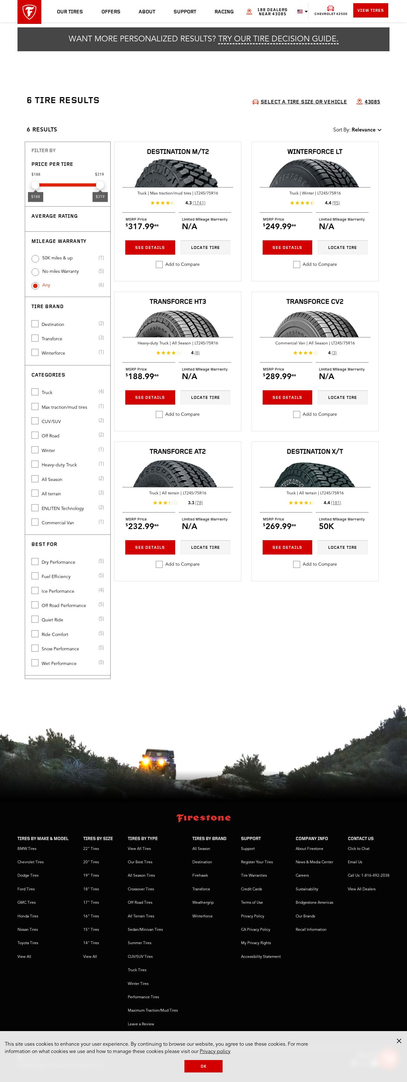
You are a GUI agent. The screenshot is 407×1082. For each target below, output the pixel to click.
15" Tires (91, 930)
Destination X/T (315, 452)
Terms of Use (252, 903)
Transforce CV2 (314, 302)
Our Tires (70, 12)
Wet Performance (59, 663)
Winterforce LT (314, 152)
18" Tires (91, 889)
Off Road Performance (64, 606)
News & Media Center (314, 862)
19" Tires (91, 876)
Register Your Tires (257, 862)
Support (185, 12)
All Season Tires (141, 876)
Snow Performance (60, 649)
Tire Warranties (254, 876)
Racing (224, 12)
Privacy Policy (252, 916)
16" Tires (91, 916)
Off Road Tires (140, 903)
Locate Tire (205, 248)
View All (24, 957)
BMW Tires (26, 849)
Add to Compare (182, 264)
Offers (111, 12)
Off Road (50, 436)
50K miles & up (57, 258)
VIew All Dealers (362, 889)
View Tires (370, 11)
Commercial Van (58, 523)
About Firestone (309, 849)
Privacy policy (215, 1051)
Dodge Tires (27, 876)
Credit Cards (251, 889)
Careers (302, 876)
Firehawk (200, 876)
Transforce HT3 (178, 302)
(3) (334, 353)
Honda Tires (27, 916)
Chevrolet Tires (30, 862)
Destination (53, 324)
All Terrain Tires (141, 916)
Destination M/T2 (178, 152)
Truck (47, 393)
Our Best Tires (140, 862)
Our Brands (305, 916)
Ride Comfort (55, 635)
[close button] (399, 1041)
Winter (48, 451)
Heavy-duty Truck (59, 465)
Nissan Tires (27, 930)
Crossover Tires (141, 889)
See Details (150, 248)
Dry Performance (58, 562)
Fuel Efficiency (56, 577)
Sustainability (307, 889)
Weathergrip (203, 903)
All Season (52, 479)
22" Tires (91, 849)
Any (46, 285)
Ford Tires (26, 889)
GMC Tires (26, 903)
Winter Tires (138, 984)
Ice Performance (58, 591)
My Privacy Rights (256, 943)
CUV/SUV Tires (140, 957)
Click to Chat (358, 849)
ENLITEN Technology (63, 508)
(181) (336, 503)
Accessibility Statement (261, 957)
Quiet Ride (52, 620)
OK (204, 1066)
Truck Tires (137, 970)
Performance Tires (143, 997)
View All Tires (139, 849)
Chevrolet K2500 (331, 14)
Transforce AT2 (178, 452)
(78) (199, 503)
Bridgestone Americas (314, 903)
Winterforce (53, 353)
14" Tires (91, 943)
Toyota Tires (27, 943)
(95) (336, 203)
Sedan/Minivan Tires (145, 930)
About (147, 12)
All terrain (51, 494)
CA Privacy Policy (255, 930)
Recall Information (311, 930)
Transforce (52, 339)
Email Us (355, 862)
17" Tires (91, 903)
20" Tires (91, 862)
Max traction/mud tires (64, 407)
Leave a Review (141, 1024)
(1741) (199, 203)
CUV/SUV (51, 422)
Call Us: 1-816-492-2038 (369, 876)
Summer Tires (139, 943)
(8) (197, 353)
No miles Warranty (60, 271)
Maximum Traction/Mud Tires (153, 1011)
